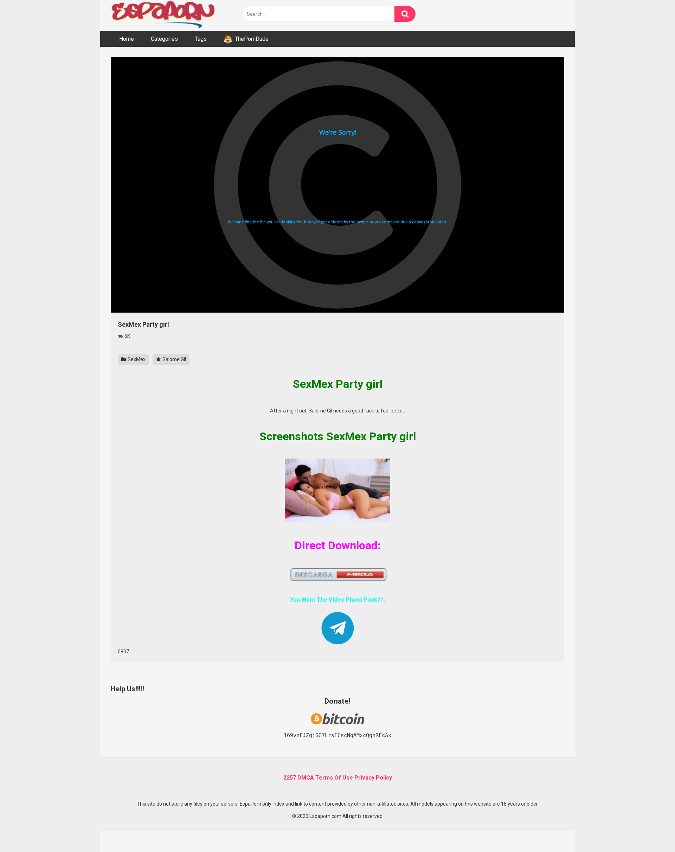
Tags (201, 39)
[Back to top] (651, 831)
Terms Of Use (334, 777)
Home (126, 39)
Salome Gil (173, 359)
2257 (289, 777)
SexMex (136, 359)
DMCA (305, 777)
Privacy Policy (373, 777)
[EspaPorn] (163, 15)
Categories (164, 39)
